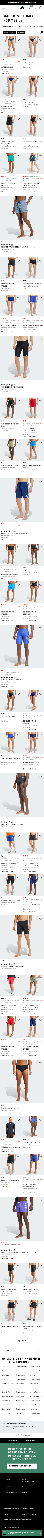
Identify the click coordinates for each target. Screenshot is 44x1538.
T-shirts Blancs (21, 1367)
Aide (5, 1498)
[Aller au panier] (40, 7)
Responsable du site (10, 1492)
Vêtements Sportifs (20, 1397)
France (25, 1535)
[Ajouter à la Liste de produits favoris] (18, 40)
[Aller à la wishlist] (8, 7)
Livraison (7, 1479)
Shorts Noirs (34, 1405)
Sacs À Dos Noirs (34, 1384)
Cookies (6, 1514)
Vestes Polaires (35, 1392)
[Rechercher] (35, 7)
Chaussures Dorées (20, 1380)
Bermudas (6, 1413)
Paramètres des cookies (11, 1508)
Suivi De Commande (10, 1487)
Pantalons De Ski (21, 1405)
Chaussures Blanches (20, 1392)
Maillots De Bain (8, 1396)
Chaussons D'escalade (34, 1388)
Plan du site (26, 1487)
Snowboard (6, 1401)
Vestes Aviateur (7, 1384)
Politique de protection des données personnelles (12, 1521)
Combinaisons (7, 1371)
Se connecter (12, 1440)
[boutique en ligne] (22, 8)
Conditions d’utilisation (11, 1527)
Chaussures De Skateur (35, 1371)
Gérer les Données (28, 1508)
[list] (22, 26)
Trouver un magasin (28, 1498)
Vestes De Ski (21, 1401)
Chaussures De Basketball (35, 1401)
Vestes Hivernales (34, 1375)
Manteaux (5, 1367)
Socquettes (20, 1384)
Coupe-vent (6, 1409)
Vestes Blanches (36, 1396)
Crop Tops (5, 1379)
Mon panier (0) (31, 1440)
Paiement (25, 1492)
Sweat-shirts (6, 1405)
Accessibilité (26, 1519)
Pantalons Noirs (22, 1371)
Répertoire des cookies (29, 1514)
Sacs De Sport (7, 1392)
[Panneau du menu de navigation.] (3, 7)
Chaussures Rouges (20, 1409)
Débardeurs (6, 1388)
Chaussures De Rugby (35, 1367)
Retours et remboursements (28, 1480)
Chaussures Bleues (20, 1375)
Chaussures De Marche (35, 1380)
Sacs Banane (6, 1375)
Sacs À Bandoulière (20, 1414)
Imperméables (21, 1388)
